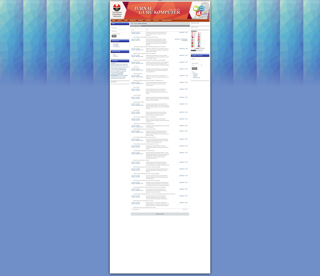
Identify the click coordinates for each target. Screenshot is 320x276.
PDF (187, 32)
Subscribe (115, 56)
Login (126, 20)
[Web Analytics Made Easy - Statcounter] (193, 50)
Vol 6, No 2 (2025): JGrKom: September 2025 (137, 104)
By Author (195, 75)
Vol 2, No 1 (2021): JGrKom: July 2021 (135, 90)
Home (113, 20)
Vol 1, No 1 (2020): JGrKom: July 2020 (135, 40)
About (120, 20)
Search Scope (195, 63)
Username (114, 27)
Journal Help (114, 81)
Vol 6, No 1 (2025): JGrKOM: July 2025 (135, 119)
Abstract (182, 32)
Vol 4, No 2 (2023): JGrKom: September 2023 (137, 140)
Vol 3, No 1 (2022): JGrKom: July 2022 (135, 113)
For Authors (115, 45)
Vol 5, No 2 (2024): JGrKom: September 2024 (137, 56)
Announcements (167, 20)
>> (186, 209)
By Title (195, 76)
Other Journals (196, 77)
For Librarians (116, 46)
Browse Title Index (142, 23)
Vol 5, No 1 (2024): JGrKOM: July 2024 (135, 33)
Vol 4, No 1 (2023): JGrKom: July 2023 (135, 146)
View (114, 54)
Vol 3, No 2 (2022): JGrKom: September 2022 (137, 63)
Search (193, 58)
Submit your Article (195, 23)
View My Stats (199, 50)
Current (148, 20)
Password (114, 31)
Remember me (117, 33)
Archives (156, 20)
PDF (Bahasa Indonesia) (184, 40)
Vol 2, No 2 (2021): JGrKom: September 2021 (137, 49)
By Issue (195, 73)
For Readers (116, 44)
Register (133, 20)
